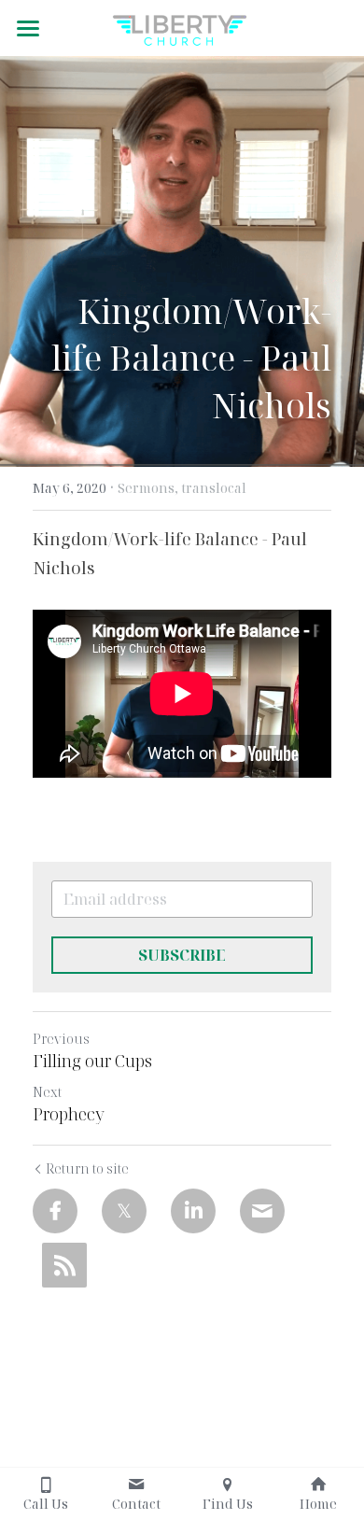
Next (47, 1092)
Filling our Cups (92, 1061)
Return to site (87, 1168)
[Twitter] (124, 1211)
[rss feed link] (64, 1265)
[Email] (262, 1211)
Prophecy (69, 1114)
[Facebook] (55, 1211)
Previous (61, 1039)
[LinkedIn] (193, 1211)
